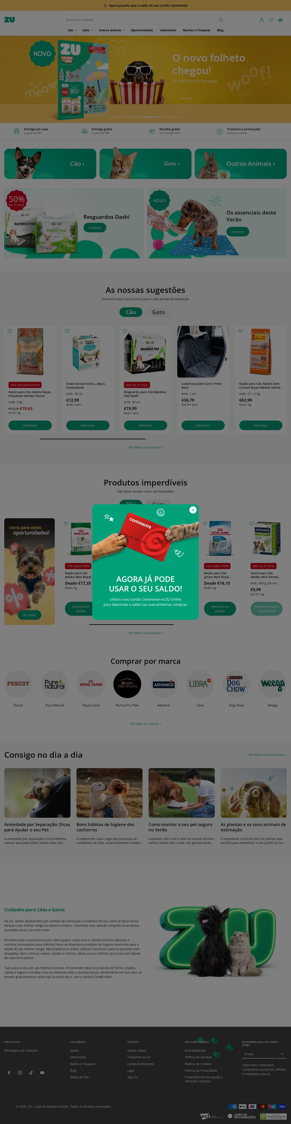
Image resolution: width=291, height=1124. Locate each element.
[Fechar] (193, 510)
